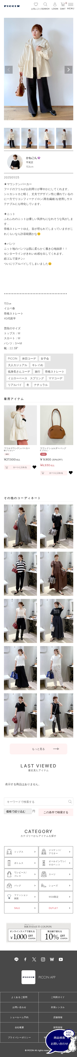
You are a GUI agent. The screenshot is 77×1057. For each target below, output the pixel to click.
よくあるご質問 (19, 997)
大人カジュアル (17, 365)
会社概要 (19, 1027)
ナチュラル (41, 384)
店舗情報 (58, 1017)
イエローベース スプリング (26, 378)
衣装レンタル (58, 1007)
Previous (9, 70)
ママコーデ (55, 378)
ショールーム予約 (19, 1017)
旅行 (37, 371)
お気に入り (36, 9)
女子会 (45, 358)
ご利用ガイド (58, 997)
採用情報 (58, 1027)
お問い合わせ (19, 1007)
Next (68, 70)
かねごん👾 (33, 157)
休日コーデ (29, 358)
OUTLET (53, 908)
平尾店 (29, 162)
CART (63, 6)
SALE (17, 908)
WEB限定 (53, 896)
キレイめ (37, 365)
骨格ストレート (54, 371)
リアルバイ (15, 384)
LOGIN (55, 9)
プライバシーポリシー (19, 1037)
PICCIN (12, 358)
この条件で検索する (55, 812)
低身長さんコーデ (19, 371)
